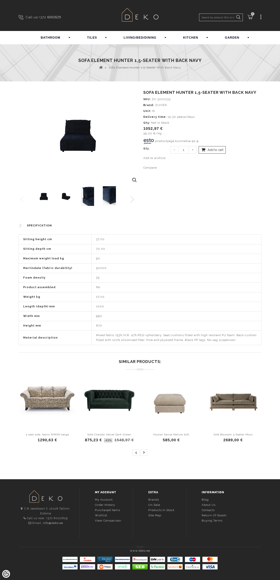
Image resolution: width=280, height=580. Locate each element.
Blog (205, 499)
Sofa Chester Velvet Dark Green (109, 434)
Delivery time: (155, 116)
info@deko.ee (53, 523)
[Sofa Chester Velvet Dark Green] (109, 399)
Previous (22, 199)
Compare (150, 167)
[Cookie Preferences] (6, 574)
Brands (153, 499)
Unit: (147, 111)
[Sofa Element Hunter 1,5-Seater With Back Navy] (134, 180)
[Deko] (140, 15)
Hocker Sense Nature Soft (171, 434)
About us (208, 504)
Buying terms (212, 520)
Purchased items (107, 510)
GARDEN (232, 37)
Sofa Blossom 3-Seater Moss (233, 434)
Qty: (146, 122)
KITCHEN (190, 37)
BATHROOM (50, 37)
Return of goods (214, 515)
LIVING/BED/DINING (140, 37)
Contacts (208, 510)
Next (133, 199)
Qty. (146, 148)
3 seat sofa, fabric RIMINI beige (47, 434)
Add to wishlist (154, 158)
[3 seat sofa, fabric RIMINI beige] (47, 399)
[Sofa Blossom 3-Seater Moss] (233, 399)
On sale (154, 504)
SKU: (147, 99)
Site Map (154, 515)
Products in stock (161, 510)
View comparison (108, 520)
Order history (105, 504)
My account (104, 499)
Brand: (148, 105)
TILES (92, 37)
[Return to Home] (101, 67)
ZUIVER (161, 105)
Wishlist (101, 515)
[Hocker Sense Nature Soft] (171, 399)
